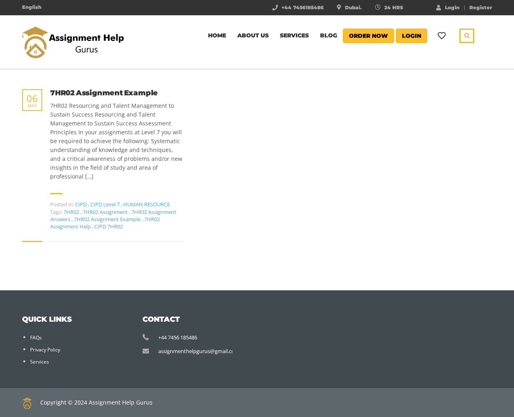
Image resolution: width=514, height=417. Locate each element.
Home (217, 35)
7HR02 (71, 212)
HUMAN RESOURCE (146, 204)
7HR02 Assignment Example (104, 93)
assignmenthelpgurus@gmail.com (198, 351)
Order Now (368, 35)
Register (480, 7)
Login (452, 7)
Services (294, 35)
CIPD (81, 204)
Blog (328, 35)
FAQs (36, 337)
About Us (253, 35)
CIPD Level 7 (105, 204)
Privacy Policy (45, 349)
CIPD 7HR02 (108, 226)
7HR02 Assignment (106, 212)
